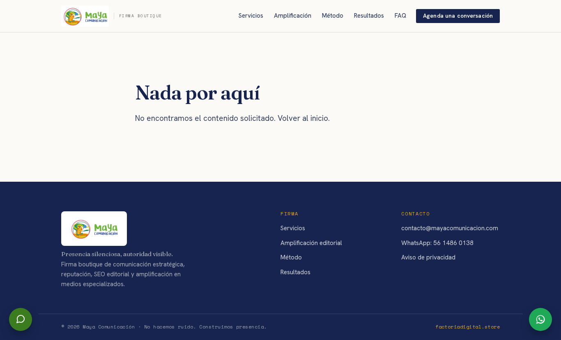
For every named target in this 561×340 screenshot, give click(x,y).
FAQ (400, 16)
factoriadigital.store (467, 326)
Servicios (251, 16)
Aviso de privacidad (428, 257)
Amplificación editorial (311, 243)
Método (332, 16)
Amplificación (292, 16)
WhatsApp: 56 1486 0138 (437, 243)
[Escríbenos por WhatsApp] (540, 319)
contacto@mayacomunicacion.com (449, 228)
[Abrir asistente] (20, 319)
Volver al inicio (303, 118)
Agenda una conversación (458, 15)
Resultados (369, 16)
